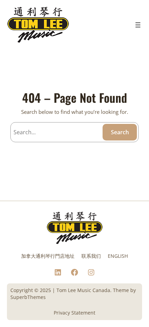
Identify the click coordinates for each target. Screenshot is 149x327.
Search (120, 132)
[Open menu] (138, 25)
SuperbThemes (28, 297)
